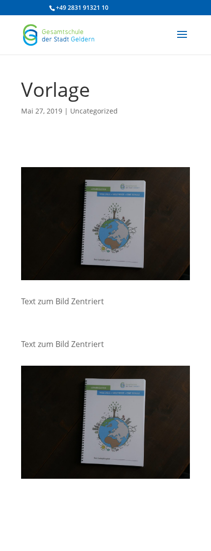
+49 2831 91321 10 (82, 7)
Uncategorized (94, 111)
